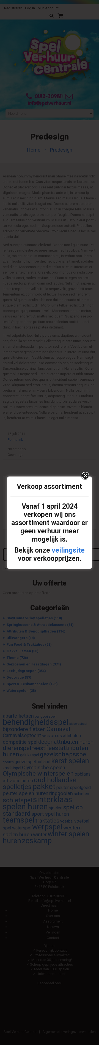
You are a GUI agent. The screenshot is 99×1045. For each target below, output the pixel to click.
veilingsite (68, 550)
